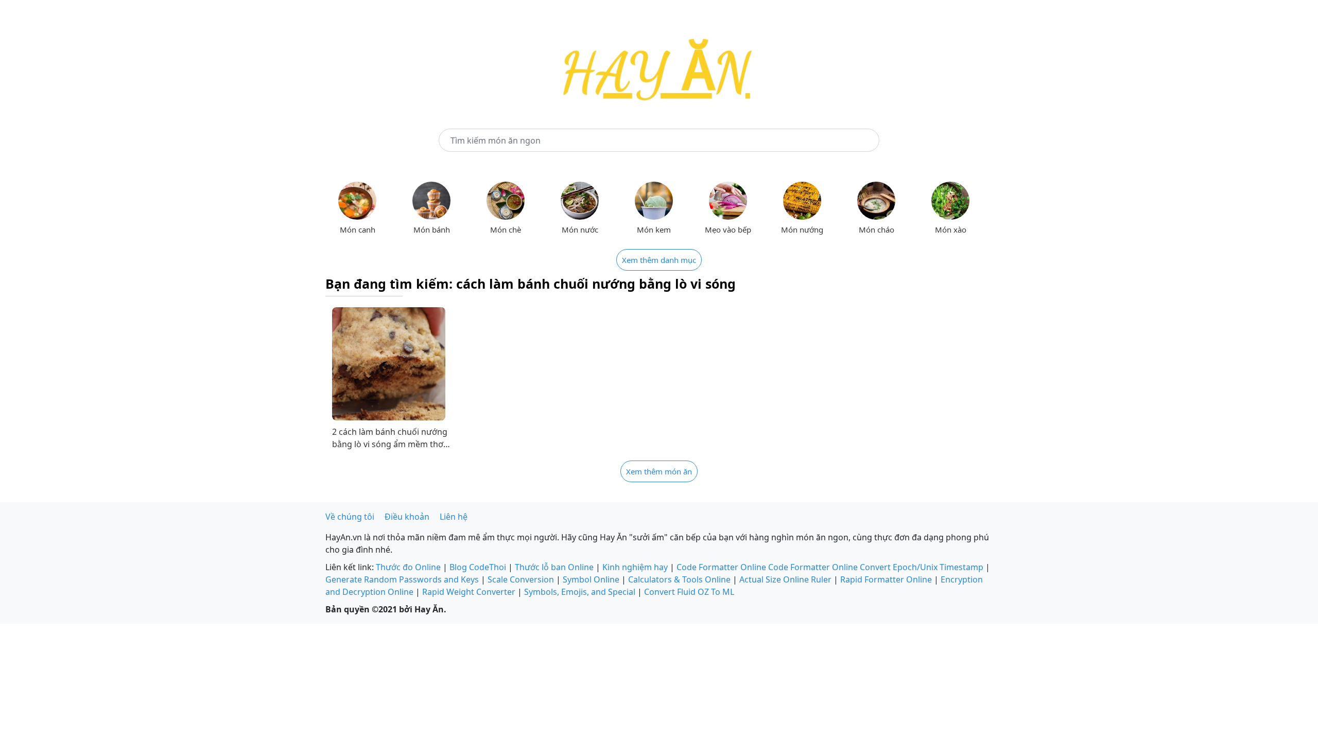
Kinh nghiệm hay (635, 567)
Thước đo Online (408, 567)
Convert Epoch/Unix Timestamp (921, 567)
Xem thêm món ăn (659, 471)
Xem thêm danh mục (659, 260)
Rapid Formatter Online (886, 579)
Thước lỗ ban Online (554, 567)
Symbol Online (591, 579)
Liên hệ (453, 516)
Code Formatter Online (721, 567)
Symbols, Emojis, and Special (579, 591)
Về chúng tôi (349, 516)
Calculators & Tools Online (679, 579)
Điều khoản (407, 516)
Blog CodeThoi (477, 567)
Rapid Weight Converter (468, 591)
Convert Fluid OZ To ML (689, 591)
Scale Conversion (521, 579)
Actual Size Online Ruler (785, 579)
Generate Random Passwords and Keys (402, 579)
